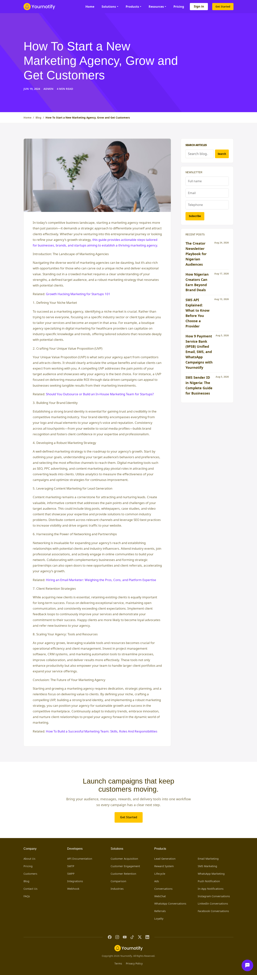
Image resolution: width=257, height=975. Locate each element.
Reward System (164, 866)
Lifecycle (159, 873)
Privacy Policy (134, 963)
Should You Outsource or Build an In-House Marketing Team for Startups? (100, 394)
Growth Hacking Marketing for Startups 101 (78, 294)
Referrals (160, 911)
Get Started (222, 6)
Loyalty (158, 918)
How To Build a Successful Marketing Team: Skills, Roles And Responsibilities (101, 731)
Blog (38, 117)
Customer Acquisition (124, 858)
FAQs (27, 896)
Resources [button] (156, 7)
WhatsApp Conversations (170, 903)
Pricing (178, 7)
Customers (30, 873)
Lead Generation (165, 858)
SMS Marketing (207, 866)
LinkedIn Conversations (213, 903)
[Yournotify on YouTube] (125, 937)
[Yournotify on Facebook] (110, 937)
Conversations (163, 888)
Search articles (196, 145)
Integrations (75, 881)
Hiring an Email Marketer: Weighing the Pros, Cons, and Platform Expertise (101, 580)
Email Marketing (208, 858)
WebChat (160, 896)
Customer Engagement (125, 866)
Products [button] (132, 7)
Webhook (73, 888)
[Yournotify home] (39, 6)
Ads (156, 881)
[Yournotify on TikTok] (132, 937)
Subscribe (195, 216)
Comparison (118, 881)
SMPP (71, 873)
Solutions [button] (109, 7)
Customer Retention (123, 873)
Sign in (199, 6)
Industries (117, 888)
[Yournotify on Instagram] (117, 937)
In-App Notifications (211, 888)
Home (89, 7)
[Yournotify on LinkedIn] (147, 937)
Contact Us (30, 888)
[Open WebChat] (247, 965)
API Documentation (79, 858)
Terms (118, 963)
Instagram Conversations (214, 896)
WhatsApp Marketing (211, 873)
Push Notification (209, 881)
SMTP (70, 866)
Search (222, 154)
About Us (29, 858)
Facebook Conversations (213, 911)
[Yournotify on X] (140, 937)
